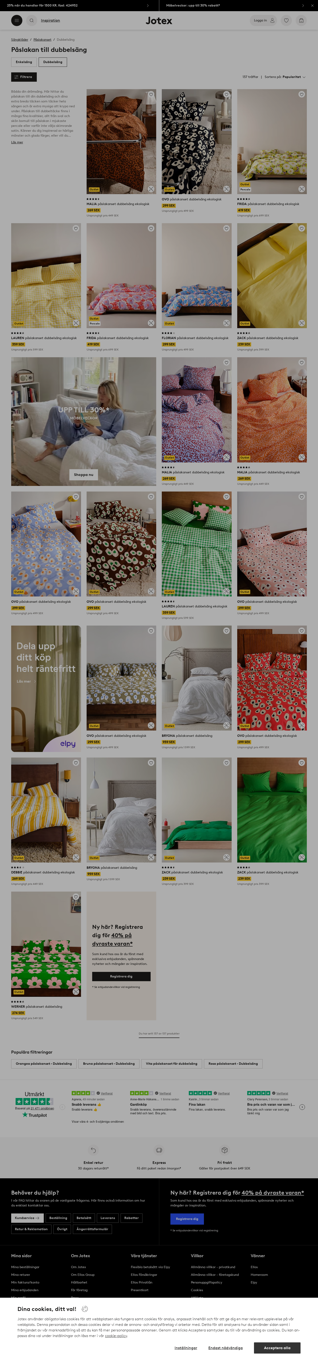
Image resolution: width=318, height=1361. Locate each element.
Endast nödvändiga (225, 1348)
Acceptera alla (277, 1348)
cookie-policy (116, 1336)
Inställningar (186, 1348)
